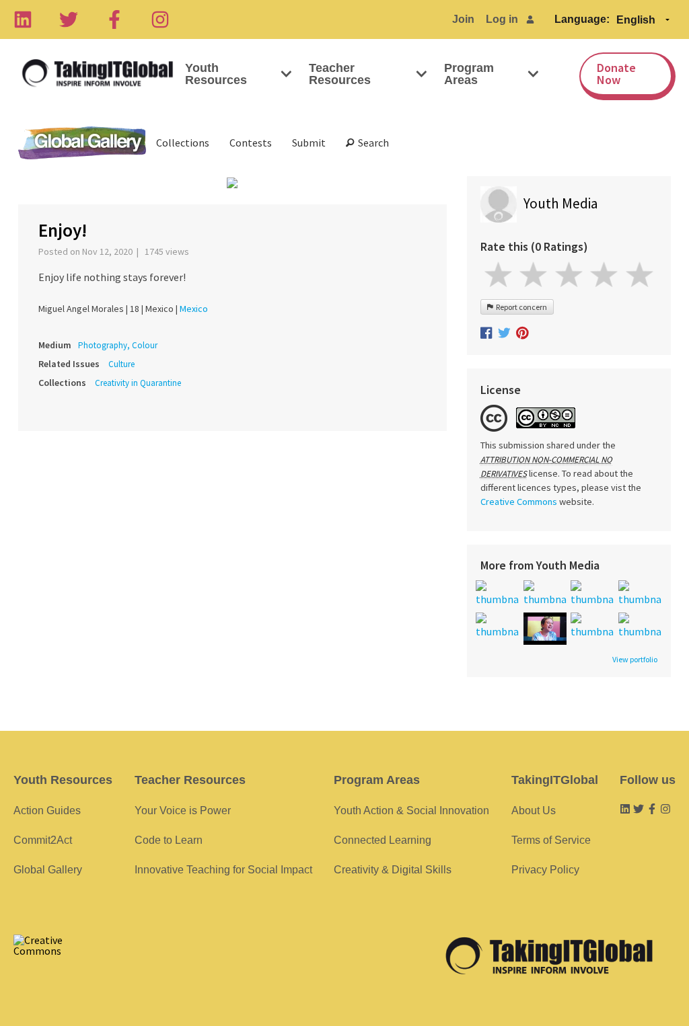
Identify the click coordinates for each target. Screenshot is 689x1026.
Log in (502, 19)
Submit (309, 142)
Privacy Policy (545, 869)
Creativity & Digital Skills (392, 869)
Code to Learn (169, 840)
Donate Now (616, 73)
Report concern (520, 307)
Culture (121, 364)
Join (463, 19)
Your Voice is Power (183, 810)
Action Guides (47, 810)
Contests (250, 142)
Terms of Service (551, 840)
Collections (182, 142)
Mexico (194, 309)
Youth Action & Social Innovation (411, 810)
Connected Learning (382, 840)
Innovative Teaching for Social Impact (223, 869)
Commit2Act (42, 840)
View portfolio (634, 660)
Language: (582, 19)
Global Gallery (82, 142)
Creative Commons (518, 502)
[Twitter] (68, 19)
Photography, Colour (117, 345)
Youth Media (560, 203)
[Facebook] (114, 19)
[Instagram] (160, 19)
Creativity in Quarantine (138, 383)
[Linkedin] (22, 19)
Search (371, 142)
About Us (533, 810)
